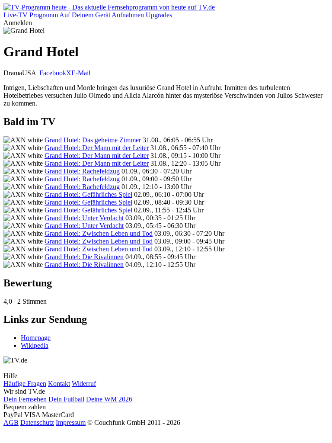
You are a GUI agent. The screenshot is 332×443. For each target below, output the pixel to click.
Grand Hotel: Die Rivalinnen (84, 256)
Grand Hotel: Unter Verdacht (84, 218)
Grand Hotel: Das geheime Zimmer (93, 140)
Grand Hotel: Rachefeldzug (82, 171)
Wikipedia (34, 345)
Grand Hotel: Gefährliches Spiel (88, 194)
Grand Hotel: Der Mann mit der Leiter (97, 147)
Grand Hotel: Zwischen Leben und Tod (99, 233)
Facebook (52, 73)
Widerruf (84, 383)
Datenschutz (37, 422)
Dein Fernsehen (25, 399)
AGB (11, 422)
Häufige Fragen (24, 383)
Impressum (71, 422)
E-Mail (80, 73)
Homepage (36, 337)
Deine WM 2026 (109, 399)
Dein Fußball (66, 399)
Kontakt (59, 383)
